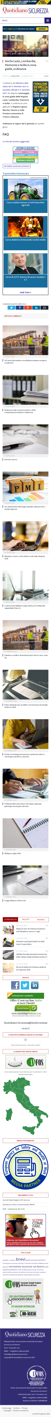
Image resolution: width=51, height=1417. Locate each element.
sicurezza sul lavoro (33, 1272)
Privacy (25, 1408)
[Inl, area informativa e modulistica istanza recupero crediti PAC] (25, 340)
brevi (20, 1259)
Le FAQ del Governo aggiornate (16, 141)
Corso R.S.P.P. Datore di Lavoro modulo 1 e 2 (25, 278)
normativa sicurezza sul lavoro (17, 166)
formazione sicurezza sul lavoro (14, 1263)
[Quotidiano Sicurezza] (25, 10)
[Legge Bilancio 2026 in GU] (25, 880)
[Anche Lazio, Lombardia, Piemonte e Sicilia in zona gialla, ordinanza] (25, 46)
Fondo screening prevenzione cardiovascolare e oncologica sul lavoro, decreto (24, 755)
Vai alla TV (26, 1028)
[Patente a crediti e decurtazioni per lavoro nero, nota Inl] (25, 635)
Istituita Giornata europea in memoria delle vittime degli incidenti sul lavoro (31, 955)
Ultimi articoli (10, 919)
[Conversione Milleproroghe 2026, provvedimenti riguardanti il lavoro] (25, 585)
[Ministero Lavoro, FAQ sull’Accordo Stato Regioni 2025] (25, 536)
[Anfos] (23, 1318)
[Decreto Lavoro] (25, 439)
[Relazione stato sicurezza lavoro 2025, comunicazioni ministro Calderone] (25, 390)
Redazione (15, 76)
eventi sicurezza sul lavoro (36, 1260)
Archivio (41, 919)
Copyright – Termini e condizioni (16, 1410)
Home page (6, 1408)
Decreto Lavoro (10, 459)
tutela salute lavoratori (32, 1275)
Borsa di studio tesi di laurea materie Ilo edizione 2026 (31, 968)
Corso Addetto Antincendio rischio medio (25, 239)
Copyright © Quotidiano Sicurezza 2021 (19, 1357)
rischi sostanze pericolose (27, 1270)
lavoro (41, 1263)
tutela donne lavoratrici (16, 1275)
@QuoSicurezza (38, 1022)
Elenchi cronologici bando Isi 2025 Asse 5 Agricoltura (30, 942)
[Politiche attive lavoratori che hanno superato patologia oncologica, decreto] (25, 783)
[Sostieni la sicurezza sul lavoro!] (25, 1246)
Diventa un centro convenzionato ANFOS (19, 1204)
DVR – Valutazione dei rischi (14, 1209)
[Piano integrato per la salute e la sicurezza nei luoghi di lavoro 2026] (25, 684)
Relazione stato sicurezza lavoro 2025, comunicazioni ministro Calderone (20, 411)
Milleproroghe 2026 (12, 853)
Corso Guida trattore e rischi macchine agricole (25, 203)
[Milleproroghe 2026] (25, 833)
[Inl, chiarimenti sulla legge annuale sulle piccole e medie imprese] (25, 486)
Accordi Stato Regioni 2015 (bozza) (16, 1200)
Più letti (25, 919)
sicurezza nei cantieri (19, 1272)
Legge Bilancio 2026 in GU (15, 900)
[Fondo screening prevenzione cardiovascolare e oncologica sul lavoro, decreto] (25, 734)
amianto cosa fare (9, 1260)
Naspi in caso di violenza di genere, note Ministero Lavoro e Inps (31, 930)
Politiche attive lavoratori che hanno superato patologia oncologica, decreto (23, 805)
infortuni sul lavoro (32, 1263)
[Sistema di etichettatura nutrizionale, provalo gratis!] (25, 155)
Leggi (46, 76)
